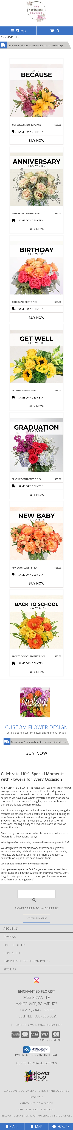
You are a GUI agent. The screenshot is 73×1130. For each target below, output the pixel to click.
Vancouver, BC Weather (36, 1103)
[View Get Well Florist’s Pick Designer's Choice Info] (36, 356)
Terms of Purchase (37, 1115)
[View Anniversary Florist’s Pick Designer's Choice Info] (36, 179)
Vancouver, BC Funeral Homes (25, 1090)
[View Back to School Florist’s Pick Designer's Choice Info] (36, 622)
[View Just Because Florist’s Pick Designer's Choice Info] (36, 91)
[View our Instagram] (36, 982)
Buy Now (36, 140)
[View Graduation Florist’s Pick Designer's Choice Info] (36, 445)
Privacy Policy (11, 1115)
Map (37, 1126)
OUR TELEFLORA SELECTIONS (36, 1063)
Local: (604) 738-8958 (36, 1010)
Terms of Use (63, 1115)
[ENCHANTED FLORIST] (36, 21)
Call (13, 1126)
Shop (21, 31)
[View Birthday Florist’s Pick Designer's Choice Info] (36, 268)
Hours (62, 1126)
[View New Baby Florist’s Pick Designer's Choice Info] (36, 533)
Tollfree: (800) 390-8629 (36, 1016)
